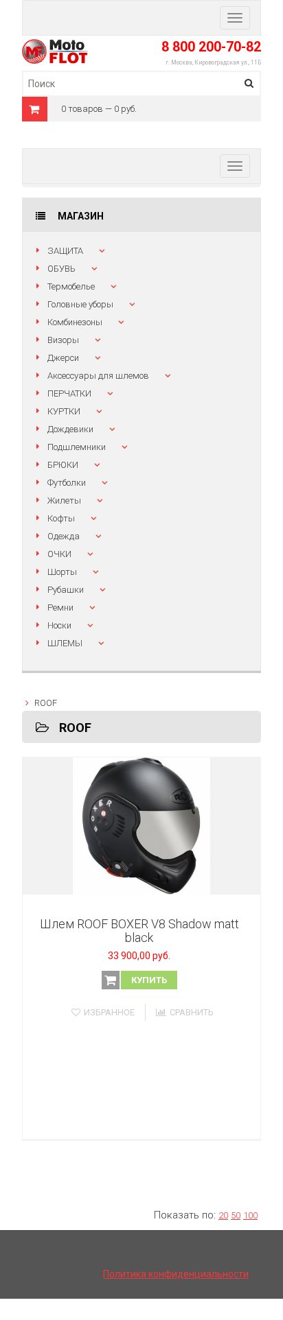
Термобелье (71, 286)
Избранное (109, 1012)
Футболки (66, 483)
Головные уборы (80, 304)
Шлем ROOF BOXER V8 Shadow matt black (139, 931)
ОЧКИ (59, 554)
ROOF (45, 703)
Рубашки (65, 590)
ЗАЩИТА (65, 251)
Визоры (63, 340)
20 (223, 1215)
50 (235, 1215)
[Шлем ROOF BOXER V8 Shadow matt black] (141, 826)
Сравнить (192, 1012)
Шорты (62, 572)
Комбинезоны (74, 322)
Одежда (63, 536)
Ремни (60, 607)
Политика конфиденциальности (176, 1274)
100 (250, 1215)
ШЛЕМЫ (64, 643)
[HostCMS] (55, 46)
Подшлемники (76, 447)
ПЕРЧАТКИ (69, 393)
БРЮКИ (62, 465)
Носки (59, 625)
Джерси (63, 358)
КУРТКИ (63, 411)
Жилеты (64, 500)
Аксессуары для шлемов (98, 375)
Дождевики (70, 429)
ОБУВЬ (61, 268)
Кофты (61, 518)
